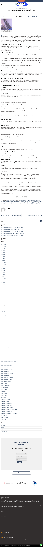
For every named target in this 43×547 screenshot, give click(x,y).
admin (24, 13)
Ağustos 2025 (3, 262)
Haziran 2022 (3, 296)
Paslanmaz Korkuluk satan (8, 203)
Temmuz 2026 (3, 246)
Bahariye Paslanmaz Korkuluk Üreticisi (33, 215)
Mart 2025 (3, 270)
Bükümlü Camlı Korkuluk (6, 321)
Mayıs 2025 (3, 268)
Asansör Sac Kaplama (5, 309)
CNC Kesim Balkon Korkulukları (7, 331)
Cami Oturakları (4, 325)
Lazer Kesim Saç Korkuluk (6, 381)
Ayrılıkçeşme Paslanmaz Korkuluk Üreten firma (21, 201)
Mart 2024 (3, 286)
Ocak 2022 (3, 300)
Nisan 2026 (3, 252)
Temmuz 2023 (3, 294)
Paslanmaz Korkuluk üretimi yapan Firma (9, 413)
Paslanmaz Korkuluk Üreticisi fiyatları (20, 204)
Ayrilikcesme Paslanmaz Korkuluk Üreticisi (9, 35)
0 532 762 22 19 (32, 17)
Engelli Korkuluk (4, 341)
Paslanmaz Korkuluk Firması (6, 405)
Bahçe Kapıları (3, 311)
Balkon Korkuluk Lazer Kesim (6, 313)
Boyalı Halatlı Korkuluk (5, 319)
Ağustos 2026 (3, 244)
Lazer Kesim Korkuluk (5, 371)
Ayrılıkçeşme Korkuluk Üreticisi (25, 200)
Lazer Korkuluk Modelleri (6, 385)
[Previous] (4, 484)
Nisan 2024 (3, 284)
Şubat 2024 (3, 288)
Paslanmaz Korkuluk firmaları (6, 403)
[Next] (39, 484)
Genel (2, 343)
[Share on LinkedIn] (26, 197)
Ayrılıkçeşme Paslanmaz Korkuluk (35, 200)
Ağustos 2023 (3, 292)
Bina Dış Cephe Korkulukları (6, 317)
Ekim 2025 (3, 258)
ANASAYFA (3, 514)
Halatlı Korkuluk (4, 345)
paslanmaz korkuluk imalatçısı (7, 407)
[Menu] (1, 4)
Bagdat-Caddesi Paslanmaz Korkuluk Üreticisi (11, 215)
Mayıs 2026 (3, 250)
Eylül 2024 (3, 276)
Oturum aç (3, 425)
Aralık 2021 (3, 302)
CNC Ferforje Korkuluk (5, 329)
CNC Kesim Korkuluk (5, 333)
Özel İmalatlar (3, 397)
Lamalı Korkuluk (4, 359)
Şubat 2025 (3, 272)
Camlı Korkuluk (4, 327)
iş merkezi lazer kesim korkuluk (7, 353)
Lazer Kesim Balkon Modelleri (6, 363)
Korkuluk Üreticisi (35, 202)
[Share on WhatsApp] (17, 197)
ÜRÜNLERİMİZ (3, 516)
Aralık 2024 (3, 274)
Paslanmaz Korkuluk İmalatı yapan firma (9, 409)
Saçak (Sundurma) (4, 417)
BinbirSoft (19, 545)
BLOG (2, 524)
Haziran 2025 (3, 266)
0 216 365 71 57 (5, 535)
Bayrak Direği (3, 315)
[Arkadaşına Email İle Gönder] (22, 197)
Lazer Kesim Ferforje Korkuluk (7, 369)
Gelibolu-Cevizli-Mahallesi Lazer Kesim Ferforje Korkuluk (12, 231)
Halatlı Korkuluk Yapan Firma (6, 347)
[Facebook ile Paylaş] (19, 197)
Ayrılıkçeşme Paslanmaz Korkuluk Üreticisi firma (8, 202)
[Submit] (41, 221)
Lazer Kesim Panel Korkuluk (6, 379)
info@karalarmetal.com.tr (9, 537)
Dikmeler (2, 337)
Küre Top (3, 357)
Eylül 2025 (3, 260)
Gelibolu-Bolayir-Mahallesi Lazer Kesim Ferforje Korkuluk (12, 235)
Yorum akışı (3, 429)
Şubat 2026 (3, 256)
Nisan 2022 (3, 298)
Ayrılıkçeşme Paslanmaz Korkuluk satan (7, 201)
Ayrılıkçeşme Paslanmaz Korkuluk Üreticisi (35, 201)
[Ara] (41, 4)
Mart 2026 (3, 254)
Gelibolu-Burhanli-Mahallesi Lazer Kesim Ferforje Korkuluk (12, 233)
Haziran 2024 (3, 280)
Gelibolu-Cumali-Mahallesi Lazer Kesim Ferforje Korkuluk (12, 229)
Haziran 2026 (3, 248)
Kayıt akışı (3, 427)
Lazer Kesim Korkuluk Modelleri (7, 373)
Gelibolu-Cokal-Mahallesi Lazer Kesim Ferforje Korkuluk (12, 227)
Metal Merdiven (4, 395)
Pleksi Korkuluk (4, 415)
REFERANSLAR (3, 522)
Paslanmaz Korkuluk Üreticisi (21, 8)
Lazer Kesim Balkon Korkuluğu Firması (8, 361)
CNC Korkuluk (3, 335)
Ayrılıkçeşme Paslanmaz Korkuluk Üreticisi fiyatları (24, 202)
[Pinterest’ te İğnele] (24, 197)
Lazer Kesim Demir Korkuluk (6, 365)
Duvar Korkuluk (4, 339)
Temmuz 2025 (3, 264)
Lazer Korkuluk (4, 383)
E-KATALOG (3, 518)
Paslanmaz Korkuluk (5, 401)
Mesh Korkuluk (4, 389)
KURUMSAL (3, 520)
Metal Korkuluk (4, 393)
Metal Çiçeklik (3, 391)
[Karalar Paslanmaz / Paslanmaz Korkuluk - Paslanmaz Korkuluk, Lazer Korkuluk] (21, 4)
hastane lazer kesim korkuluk (6, 349)
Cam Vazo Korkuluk (4, 323)
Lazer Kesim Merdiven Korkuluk (7, 377)
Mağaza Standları (4, 387)
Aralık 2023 (3, 290)
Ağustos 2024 (3, 278)
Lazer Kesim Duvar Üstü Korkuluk (7, 367)
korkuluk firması (4, 355)
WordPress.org (4, 431)
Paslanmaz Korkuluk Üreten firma (18, 203)
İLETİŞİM (2, 526)
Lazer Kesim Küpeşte (5, 375)
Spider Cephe (3, 419)
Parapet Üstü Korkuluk (5, 399)
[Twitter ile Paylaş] (20, 197)
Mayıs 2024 (3, 282)
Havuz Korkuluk (4, 351)
